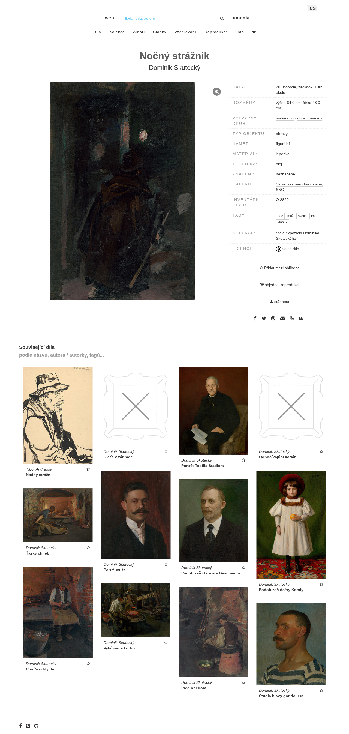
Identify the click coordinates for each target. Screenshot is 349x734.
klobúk (282, 222)
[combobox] (173, 18)
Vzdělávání (185, 32)
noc (280, 216)
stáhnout (281, 301)
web (109, 18)
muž (290, 216)
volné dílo (290, 249)
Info (240, 32)
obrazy (282, 133)
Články (159, 32)
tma (314, 216)
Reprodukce (216, 32)
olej (279, 164)
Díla (97, 32)
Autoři (139, 32)
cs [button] (313, 8)
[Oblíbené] (254, 32)
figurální (283, 144)
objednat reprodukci (281, 285)
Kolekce (117, 32)
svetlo (302, 216)
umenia (241, 18)
